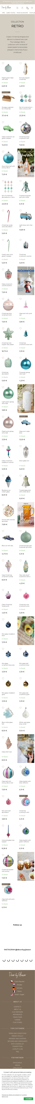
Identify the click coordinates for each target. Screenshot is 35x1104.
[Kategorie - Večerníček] (25, 280)
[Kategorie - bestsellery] (25, 866)
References (17, 1014)
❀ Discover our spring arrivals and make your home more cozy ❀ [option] (17, 2)
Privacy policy (17, 1036)
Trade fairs (17, 1017)
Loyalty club (17, 1049)
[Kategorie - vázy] (25, 398)
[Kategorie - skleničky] (25, 514)
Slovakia (19, 985)
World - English (19, 994)
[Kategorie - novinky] (25, 630)
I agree (28, 1099)
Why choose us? (17, 1044)
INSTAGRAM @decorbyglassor (17, 949)
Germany (19, 988)
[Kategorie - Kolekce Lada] (25, 163)
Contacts (17, 1007)
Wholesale (17, 1063)
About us (17, 1009)
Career (17, 1020)
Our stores (17, 1022)
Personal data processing (11, 1095)
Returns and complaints (17, 1041)
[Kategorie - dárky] (25, 748)
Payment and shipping (17, 1038)
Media (17, 1065)
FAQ (17, 1051)
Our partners (17, 1012)
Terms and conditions (17, 1033)
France (19, 991)
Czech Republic (20, 981)
